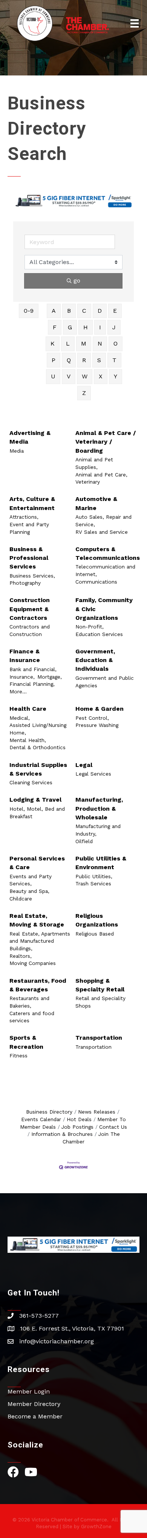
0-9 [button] (29, 310)
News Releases (96, 1112)
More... (18, 691)
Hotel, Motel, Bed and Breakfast (37, 812)
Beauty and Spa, (29, 891)
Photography (25, 583)
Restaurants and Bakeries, (29, 1002)
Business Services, (32, 576)
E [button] (115, 310)
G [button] (70, 327)
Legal (83, 764)
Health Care (27, 708)
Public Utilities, (93, 876)
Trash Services (93, 883)
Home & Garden (99, 708)
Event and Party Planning (29, 528)
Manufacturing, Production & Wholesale (99, 808)
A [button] (54, 310)
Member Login (29, 1391)
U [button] (53, 376)
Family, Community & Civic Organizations (104, 608)
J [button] (114, 327)
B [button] (69, 310)
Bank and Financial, (33, 669)
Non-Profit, (89, 627)
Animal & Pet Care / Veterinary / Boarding (105, 441)
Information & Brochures (62, 1134)
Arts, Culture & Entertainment (32, 503)
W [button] (84, 376)
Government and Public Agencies (104, 681)
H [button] (85, 327)
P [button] (53, 360)
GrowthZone (96, 1526)
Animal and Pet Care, (101, 475)
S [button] (99, 360)
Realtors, (20, 956)
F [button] (55, 327)
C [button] (84, 310)
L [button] (68, 343)
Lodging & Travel (35, 799)
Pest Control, (92, 718)
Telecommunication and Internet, (105, 570)
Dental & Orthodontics (37, 747)
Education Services (99, 634)
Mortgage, (49, 677)
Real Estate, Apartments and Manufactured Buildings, (39, 941)
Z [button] (84, 392)
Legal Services (93, 774)
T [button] (114, 360)
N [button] (100, 343)
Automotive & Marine (96, 503)
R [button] (84, 360)
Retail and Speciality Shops (100, 1002)
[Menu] (134, 23)
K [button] (53, 343)
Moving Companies (32, 963)
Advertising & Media (30, 437)
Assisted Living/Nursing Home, (37, 729)
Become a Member (35, 1416)
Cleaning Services (30, 782)
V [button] (68, 376)
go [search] (77, 280)
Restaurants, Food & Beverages (37, 985)
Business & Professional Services (28, 557)
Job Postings (77, 1127)
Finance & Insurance (24, 656)
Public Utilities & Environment (100, 863)
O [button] (115, 343)
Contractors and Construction (29, 630)
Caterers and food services (31, 1017)
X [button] (101, 376)
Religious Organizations (96, 920)
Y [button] (115, 376)
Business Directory (49, 1112)
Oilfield (84, 841)
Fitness (18, 1055)
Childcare (20, 899)
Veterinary (87, 482)
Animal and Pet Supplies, (94, 463)
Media (16, 451)
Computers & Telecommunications (107, 553)
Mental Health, (27, 740)
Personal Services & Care (37, 863)
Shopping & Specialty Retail (99, 985)
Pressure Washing (96, 725)
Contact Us (113, 1127)
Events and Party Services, (30, 880)
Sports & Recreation (26, 1042)
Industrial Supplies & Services (38, 769)
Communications (96, 582)
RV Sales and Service (101, 532)
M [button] (83, 343)
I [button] (100, 327)
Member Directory (34, 1403)
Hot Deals (79, 1119)
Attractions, (23, 517)
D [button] (100, 310)
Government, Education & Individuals (95, 660)
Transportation (98, 1037)
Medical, (19, 718)
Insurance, (22, 677)
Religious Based (94, 934)
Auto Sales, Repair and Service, (103, 520)
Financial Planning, (32, 684)
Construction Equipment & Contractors (29, 608)
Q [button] (69, 360)
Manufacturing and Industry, (98, 830)
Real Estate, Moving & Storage (36, 920)
